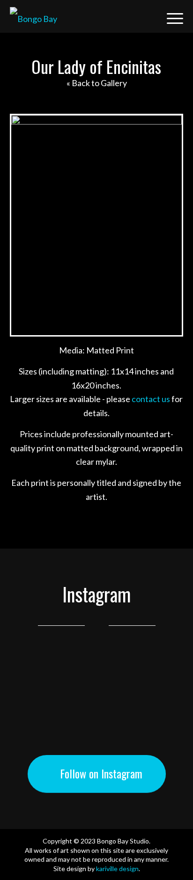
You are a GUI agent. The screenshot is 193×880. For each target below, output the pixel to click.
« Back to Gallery (97, 83)
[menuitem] (148, 16)
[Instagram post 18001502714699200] (96, 739)
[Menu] (170, 16)
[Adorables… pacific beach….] (96, 724)
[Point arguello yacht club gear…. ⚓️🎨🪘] (96, 679)
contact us (151, 399)
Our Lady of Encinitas (96, 66)
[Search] (148, 16)
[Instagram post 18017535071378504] (96, 664)
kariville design (117, 869)
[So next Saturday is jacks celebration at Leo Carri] (96, 694)
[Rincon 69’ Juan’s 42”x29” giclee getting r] (96, 709)
